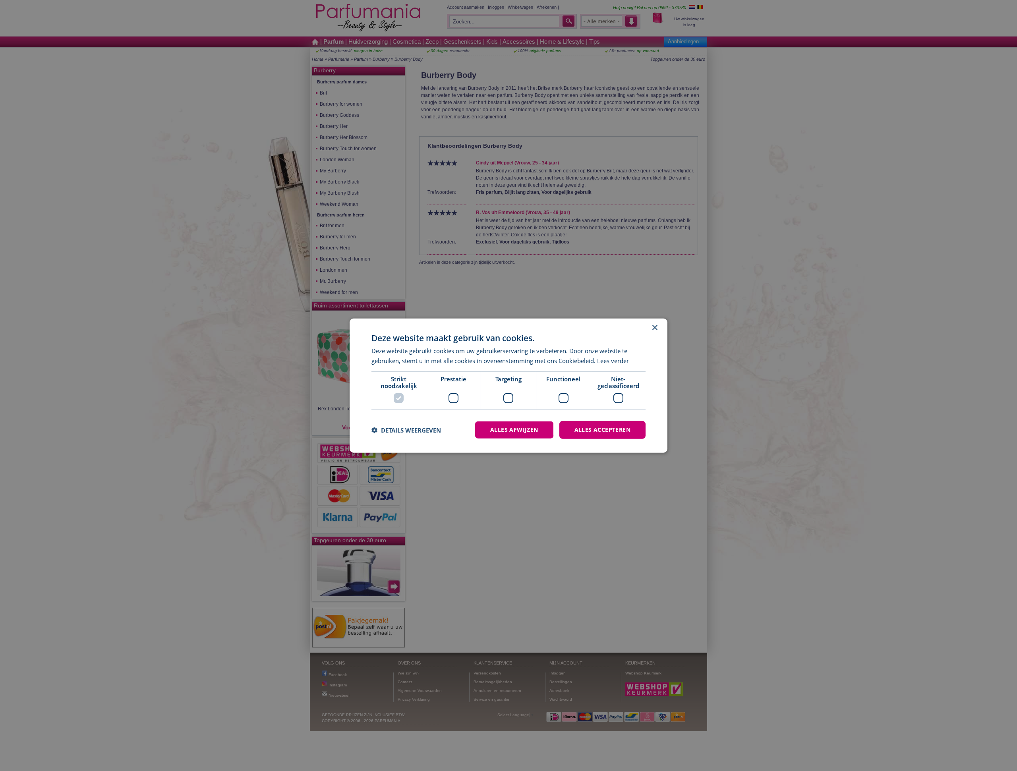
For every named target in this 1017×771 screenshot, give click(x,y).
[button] (406, 429)
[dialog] (508, 385)
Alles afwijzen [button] (514, 429)
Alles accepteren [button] (602, 429)
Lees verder (613, 360)
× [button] (654, 327)
